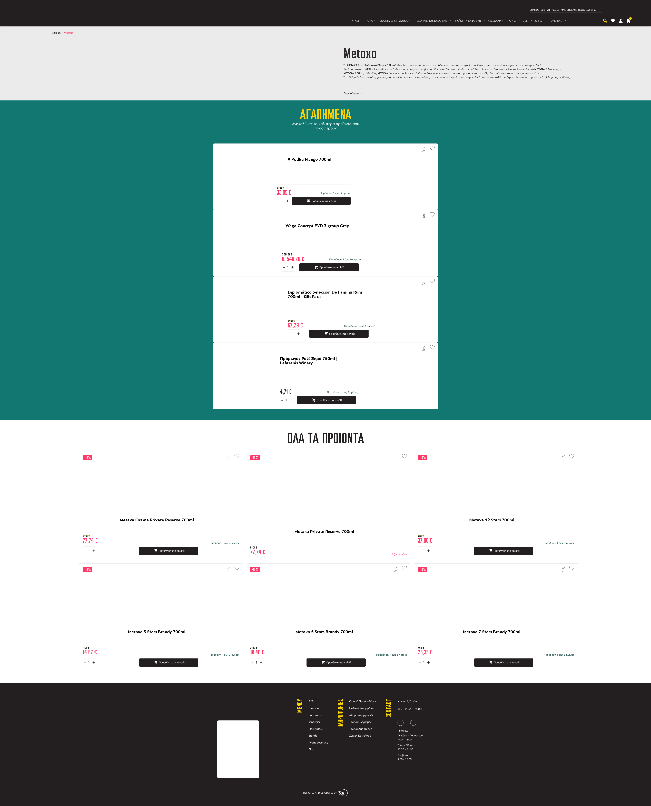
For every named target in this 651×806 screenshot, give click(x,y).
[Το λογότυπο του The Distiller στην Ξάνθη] (323, 10)
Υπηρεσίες (314, 722)
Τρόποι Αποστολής (360, 728)
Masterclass (315, 728)
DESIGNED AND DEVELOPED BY (320, 793)
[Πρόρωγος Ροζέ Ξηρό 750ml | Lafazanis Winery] (314, 368)
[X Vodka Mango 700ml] (309, 169)
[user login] (620, 21)
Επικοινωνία (316, 715)
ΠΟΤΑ (369, 20)
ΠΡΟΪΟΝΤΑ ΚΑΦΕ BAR (467, 20)
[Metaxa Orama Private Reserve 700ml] (157, 530)
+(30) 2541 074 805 (410, 709)
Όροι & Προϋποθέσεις (362, 701)
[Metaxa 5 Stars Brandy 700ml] (324, 642)
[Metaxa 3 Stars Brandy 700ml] (156, 642)
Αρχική (56, 32)
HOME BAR (555, 20)
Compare (424, 149)
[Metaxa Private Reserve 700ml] (324, 541)
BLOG (581, 9)
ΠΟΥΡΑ (511, 20)
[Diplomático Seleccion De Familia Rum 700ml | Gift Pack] (327, 302)
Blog (311, 749)
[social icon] (400, 723)
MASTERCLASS (569, 9)
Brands (313, 735)
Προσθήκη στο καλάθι (324, 200)
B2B (543, 9)
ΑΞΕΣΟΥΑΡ (494, 20)
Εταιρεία (314, 708)
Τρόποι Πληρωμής (360, 722)
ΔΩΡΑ (538, 20)
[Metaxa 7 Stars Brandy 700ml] (491, 642)
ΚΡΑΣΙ (355, 20)
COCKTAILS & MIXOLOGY (394, 20)
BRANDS (534, 9)
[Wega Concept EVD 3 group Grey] (317, 235)
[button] (430, 147)
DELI (525, 20)
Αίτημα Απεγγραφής (361, 715)
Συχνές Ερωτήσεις (360, 735)
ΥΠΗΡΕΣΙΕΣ (553, 9)
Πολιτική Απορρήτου (361, 708)
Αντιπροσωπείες (318, 742)
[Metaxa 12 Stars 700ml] (491, 530)
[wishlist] (613, 21)
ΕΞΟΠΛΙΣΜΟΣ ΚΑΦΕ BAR (432, 20)
